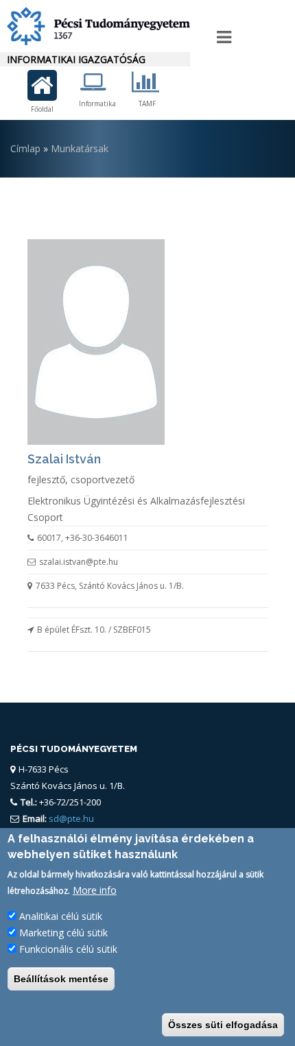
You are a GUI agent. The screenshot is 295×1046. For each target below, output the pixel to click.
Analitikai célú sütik (60, 916)
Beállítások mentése (61, 978)
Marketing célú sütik (63, 932)
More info (95, 890)
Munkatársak (79, 148)
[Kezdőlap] (95, 26)
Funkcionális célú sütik (68, 949)
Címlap (25, 148)
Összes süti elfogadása (223, 1024)
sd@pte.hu (70, 818)
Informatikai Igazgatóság (76, 59)
